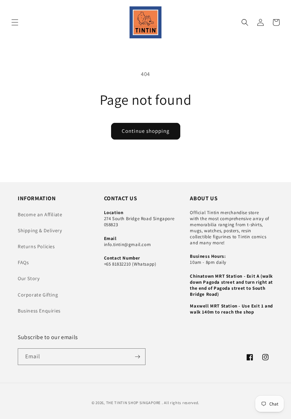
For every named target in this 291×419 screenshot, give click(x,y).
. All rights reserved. (180, 402)
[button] (15, 22)
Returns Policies (36, 246)
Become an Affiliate (40, 214)
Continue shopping (146, 130)
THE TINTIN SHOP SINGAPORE (133, 402)
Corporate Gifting (38, 295)
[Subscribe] (137, 356)
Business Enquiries (39, 311)
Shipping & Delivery (40, 230)
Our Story (28, 278)
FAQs (23, 262)
